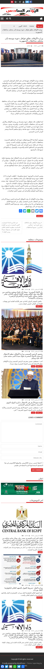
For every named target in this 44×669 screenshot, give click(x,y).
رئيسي (33, 366)
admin (29, 46)
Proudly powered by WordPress (13, 663)
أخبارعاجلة (39, 597)
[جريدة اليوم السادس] (22, 15)
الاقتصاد (40, 552)
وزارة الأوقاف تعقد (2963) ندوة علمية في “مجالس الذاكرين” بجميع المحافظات (33, 225)
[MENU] (2, 18)
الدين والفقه (39, 216)
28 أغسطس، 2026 (36, 289)
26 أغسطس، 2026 (36, 351)
